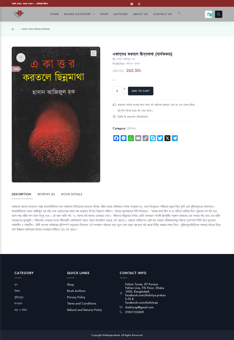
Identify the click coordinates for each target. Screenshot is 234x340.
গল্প (15, 285)
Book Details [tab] (71, 194)
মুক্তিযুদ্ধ (131, 128)
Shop (70, 285)
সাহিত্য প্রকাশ (133, 63)
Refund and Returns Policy (84, 310)
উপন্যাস (18, 304)
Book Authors (76, 291)
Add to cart (141, 91)
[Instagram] (139, 4)
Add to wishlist (20, 57)
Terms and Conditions (81, 304)
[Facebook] (131, 4)
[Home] (13, 29)
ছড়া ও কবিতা (20, 310)
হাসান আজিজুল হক (126, 59)
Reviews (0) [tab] (46, 194)
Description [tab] (21, 194)
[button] (179, 14)
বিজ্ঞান (17, 291)
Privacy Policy (76, 297)
